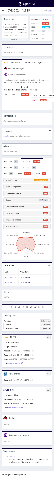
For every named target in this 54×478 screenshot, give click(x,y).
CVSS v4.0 (10, 161)
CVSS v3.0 (10, 167)
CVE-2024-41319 (18, 10)
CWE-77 (12, 456)
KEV (8, 173)
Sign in (6, 136)
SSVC (40, 173)
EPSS (24, 173)
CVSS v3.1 (31, 161)
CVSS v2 (29, 167)
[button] (3, 10)
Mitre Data (14, 62)
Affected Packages (16, 68)
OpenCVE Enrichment (16, 74)
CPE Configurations (38, 62)
